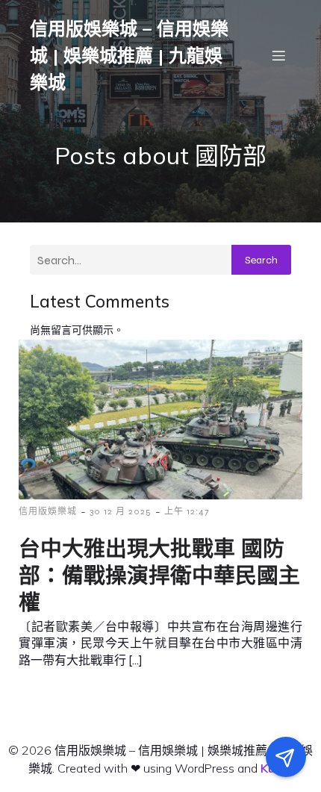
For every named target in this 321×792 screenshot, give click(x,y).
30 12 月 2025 (121, 511)
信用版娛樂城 (48, 511)
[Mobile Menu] (278, 55)
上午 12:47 (186, 511)
